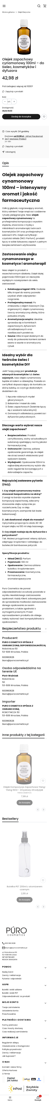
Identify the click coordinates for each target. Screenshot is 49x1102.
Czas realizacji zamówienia (14, 1031)
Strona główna (8, 12)
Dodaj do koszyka (21, 116)
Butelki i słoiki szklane (12, 989)
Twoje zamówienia (11, 1007)
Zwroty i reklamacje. (11, 975)
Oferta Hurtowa (9, 1070)
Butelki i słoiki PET (10, 993)
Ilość (4, 97)
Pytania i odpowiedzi (11, 978)
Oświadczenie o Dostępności (16, 1046)
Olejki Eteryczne (24, 12)
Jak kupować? (9, 1056)
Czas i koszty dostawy (12, 1028)
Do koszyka (24, 802)
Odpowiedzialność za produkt (16, 996)
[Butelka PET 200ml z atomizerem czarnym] (24, 855)
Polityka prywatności (12, 1049)
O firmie (6, 1073)
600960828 (8, 657)
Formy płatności (10, 1025)
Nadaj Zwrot (7, 972)
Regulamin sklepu (10, 1042)
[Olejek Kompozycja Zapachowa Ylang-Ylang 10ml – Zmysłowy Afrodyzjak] (24, 763)
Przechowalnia (9, 1014)
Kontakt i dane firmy (12, 1067)
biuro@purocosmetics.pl (15, 660)
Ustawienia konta (10, 1010)
